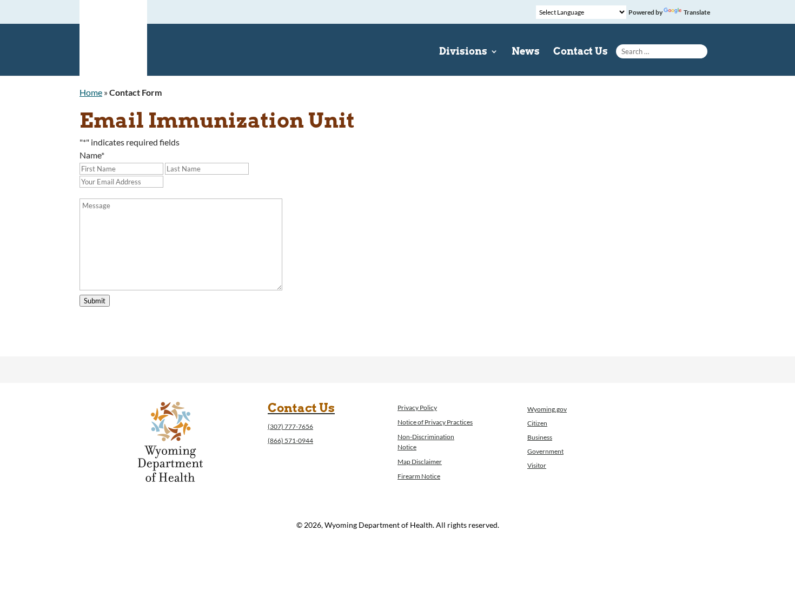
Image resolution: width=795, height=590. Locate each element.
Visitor (536, 465)
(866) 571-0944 (290, 440)
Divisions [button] (463, 52)
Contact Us (580, 52)
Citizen (537, 423)
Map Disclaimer (420, 462)
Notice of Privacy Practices (435, 422)
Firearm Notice (419, 476)
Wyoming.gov (547, 409)
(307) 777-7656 (290, 426)
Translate (697, 12)
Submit (94, 300)
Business (539, 437)
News (526, 52)
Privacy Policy (417, 407)
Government (545, 451)
